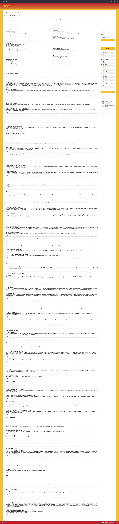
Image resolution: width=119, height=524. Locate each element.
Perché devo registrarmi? (10, 20)
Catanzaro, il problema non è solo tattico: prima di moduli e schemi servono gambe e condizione (107, 102)
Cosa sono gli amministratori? (57, 20)
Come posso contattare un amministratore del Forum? (61, 64)
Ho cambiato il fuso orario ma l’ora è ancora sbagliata (14, 35)
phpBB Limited (31, 492)
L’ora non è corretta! (9, 34)
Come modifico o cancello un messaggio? (12, 45)
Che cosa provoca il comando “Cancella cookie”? (13, 29)
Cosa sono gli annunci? (9, 65)
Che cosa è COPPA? (9, 21)
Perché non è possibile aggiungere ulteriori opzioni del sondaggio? (16, 48)
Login (102, 28)
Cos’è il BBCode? (8, 60)
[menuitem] (6, 1)
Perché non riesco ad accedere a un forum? (13, 50)
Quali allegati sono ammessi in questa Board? (60, 56)
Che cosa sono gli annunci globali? (11, 64)
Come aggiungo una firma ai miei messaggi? (13, 46)
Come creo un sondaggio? (10, 47)
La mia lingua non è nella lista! (10, 36)
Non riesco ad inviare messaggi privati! (59, 31)
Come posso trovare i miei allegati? (58, 57)
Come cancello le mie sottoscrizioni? (59, 52)
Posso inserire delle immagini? (11, 63)
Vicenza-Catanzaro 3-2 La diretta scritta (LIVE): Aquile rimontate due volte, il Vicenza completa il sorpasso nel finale (108, 114)
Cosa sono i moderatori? (57, 21)
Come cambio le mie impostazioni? (11, 32)
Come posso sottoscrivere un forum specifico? (60, 51)
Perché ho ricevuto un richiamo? (11, 52)
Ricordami (103, 37)
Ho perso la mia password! (10, 27)
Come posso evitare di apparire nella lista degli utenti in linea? (16, 33)
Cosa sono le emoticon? (9, 62)
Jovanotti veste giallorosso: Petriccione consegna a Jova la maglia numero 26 (107, 95)
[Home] (7, 6)
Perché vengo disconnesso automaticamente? (13, 28)
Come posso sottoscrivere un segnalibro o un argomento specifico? (64, 50)
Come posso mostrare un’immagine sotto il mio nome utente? (15, 37)
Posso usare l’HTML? (9, 61)
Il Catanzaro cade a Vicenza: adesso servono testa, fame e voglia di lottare (107, 99)
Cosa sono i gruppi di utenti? (57, 22)
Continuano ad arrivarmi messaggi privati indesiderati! (61, 32)
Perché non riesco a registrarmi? (11, 22)
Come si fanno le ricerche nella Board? (59, 41)
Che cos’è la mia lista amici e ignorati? (59, 37)
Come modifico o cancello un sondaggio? (12, 49)
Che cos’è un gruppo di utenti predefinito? (59, 27)
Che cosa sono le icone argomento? (11, 68)
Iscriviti (105, 28)
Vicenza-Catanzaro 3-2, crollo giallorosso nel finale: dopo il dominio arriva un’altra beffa (107, 109)
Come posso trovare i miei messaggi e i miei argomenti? (62, 46)
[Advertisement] (28, 5)
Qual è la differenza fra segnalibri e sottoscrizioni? (61, 49)
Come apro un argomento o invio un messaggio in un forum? (15, 44)
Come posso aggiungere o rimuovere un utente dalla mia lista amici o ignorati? (65, 38)
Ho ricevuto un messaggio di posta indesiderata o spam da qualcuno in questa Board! (66, 33)
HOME (3, 1)
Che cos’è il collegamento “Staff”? (58, 28)
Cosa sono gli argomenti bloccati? (11, 67)
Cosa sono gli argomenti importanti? (11, 66)
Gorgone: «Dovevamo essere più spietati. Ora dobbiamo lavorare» (108, 106)
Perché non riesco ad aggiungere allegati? (12, 51)
